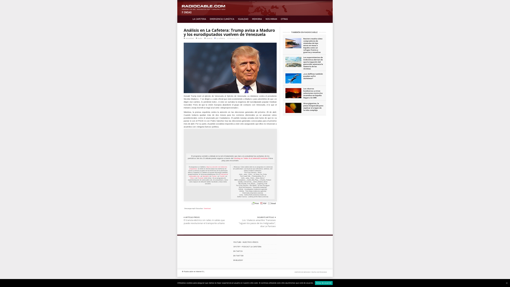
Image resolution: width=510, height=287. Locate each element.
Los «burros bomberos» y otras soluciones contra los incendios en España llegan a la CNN (313, 93)
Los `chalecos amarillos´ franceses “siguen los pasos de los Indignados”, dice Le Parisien (257, 223)
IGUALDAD (243, 19)
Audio (200, 38)
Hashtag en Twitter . (251, 158)
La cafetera (220, 38)
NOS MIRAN (271, 19)
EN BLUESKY (238, 260)
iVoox (192, 178)
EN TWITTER (238, 256)
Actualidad (190, 38)
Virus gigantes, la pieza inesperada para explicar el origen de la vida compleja (313, 106)
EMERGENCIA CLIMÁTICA (222, 19)
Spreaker (206, 176)
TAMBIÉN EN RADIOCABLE (304, 32)
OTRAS (284, 19)
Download (207, 208)
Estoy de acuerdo (323, 283)
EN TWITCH (238, 251)
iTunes (214, 176)
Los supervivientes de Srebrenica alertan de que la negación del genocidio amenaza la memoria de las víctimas (313, 63)
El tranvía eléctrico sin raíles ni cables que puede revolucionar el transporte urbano (204, 222)
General (209, 38)
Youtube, (201, 178)
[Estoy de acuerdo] (506, 283)
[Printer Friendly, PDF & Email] (264, 203)
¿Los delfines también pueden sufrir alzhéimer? (313, 76)
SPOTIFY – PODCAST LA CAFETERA (247, 247)
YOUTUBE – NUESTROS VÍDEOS (245, 242)
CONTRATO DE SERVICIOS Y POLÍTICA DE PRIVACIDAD (311, 272)
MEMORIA (257, 19)
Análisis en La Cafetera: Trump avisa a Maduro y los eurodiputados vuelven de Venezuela (229, 32)
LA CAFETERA (199, 19)
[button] (501, 3)
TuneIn (222, 176)
